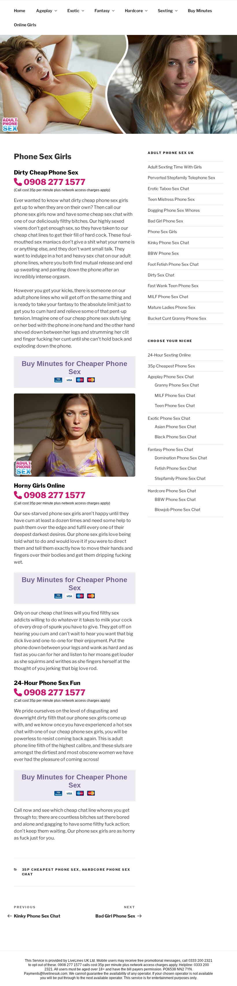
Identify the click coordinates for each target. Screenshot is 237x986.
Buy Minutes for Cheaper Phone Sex (74, 368)
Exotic (73, 10)
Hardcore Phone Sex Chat (172, 490)
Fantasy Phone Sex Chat (170, 449)
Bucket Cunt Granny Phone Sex (177, 318)
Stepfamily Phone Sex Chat (180, 478)
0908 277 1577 (54, 182)
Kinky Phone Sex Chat (168, 242)
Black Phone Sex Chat (175, 436)
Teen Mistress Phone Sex (171, 199)
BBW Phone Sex (163, 253)
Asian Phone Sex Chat (175, 426)
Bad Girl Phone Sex (165, 220)
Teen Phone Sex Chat (175, 405)
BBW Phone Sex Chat (175, 499)
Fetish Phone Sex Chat (176, 468)
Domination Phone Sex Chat (181, 457)
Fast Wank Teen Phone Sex (173, 285)
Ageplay (44, 10)
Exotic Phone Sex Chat (169, 418)
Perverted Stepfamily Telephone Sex (181, 177)
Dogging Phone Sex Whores (174, 210)
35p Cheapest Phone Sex (50, 870)
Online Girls (25, 24)
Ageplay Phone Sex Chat (171, 376)
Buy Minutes (200, 10)
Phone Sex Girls (162, 231)
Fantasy (102, 10)
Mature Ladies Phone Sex (171, 307)
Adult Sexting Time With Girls (175, 166)
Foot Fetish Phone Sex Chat (173, 264)
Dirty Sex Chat (161, 274)
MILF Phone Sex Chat (168, 296)
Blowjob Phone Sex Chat (177, 509)
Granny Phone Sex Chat (177, 384)
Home (19, 10)
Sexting (165, 10)
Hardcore (134, 10)
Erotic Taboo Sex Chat (168, 188)
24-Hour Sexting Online (169, 354)
